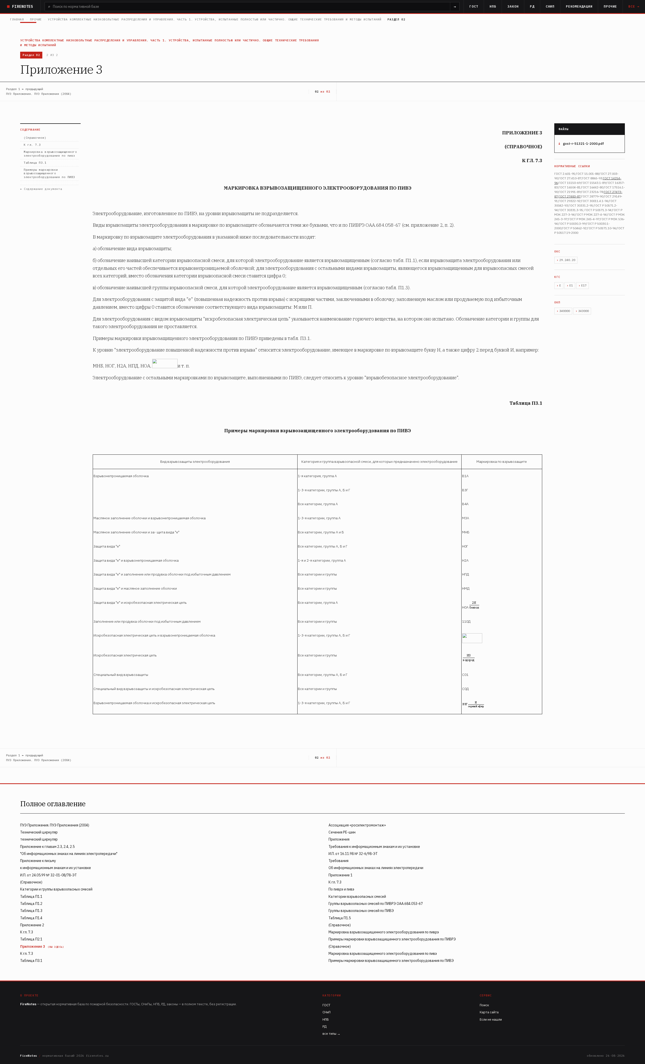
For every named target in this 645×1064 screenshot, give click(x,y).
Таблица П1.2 (31, 903)
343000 (583, 311)
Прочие (610, 6)
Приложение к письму (38, 860)
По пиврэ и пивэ (341, 889)
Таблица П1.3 (31, 910)
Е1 (571, 285)
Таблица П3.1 (35, 162)
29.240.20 (567, 260)
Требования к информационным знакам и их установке (374, 846)
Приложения (339, 839)
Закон (513, 6)
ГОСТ (473, 6)
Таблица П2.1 (31, 939)
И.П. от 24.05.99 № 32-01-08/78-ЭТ (48, 875)
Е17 (584, 285)
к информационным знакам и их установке (55, 868)
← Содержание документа (41, 189)
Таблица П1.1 (31, 896)
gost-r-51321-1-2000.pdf (583, 143)
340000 (564, 311)
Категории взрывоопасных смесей (357, 896)
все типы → (331, 1033)
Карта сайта (489, 1012)
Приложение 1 (340, 875)
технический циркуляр (39, 839)
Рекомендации (579, 6)
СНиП (550, 6)
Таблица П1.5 (340, 918)
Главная (17, 19)
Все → (633, 6)
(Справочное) (35, 137)
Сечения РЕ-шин (342, 832)
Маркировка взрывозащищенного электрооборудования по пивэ (50, 153)
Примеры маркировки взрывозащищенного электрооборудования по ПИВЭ (49, 173)
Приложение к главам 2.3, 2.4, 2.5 (47, 846)
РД (532, 6)
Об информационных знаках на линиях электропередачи (376, 868)
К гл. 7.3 (32, 145)
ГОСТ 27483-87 (569, 196)
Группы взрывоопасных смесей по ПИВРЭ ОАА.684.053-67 (376, 903)
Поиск (484, 1005)
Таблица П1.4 (31, 918)
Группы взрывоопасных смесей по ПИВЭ (361, 910)
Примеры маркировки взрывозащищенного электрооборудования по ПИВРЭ (392, 939)
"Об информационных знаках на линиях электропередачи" (68, 853)
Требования (338, 860)
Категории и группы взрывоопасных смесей (56, 889)
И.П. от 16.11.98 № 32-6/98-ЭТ (353, 853)
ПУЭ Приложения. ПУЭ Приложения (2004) (54, 825)
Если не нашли (491, 1019)
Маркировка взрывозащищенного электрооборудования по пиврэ (384, 932)
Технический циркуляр (39, 832)
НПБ (493, 6)
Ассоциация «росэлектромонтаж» (357, 825)
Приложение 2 (32, 925)
